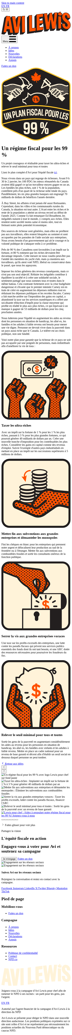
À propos (13, 47)
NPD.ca (12, 959)
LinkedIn (29, 888)
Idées (11, 50)
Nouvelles (14, 53)
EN (3, 6)
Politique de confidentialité (23, 952)
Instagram (18, 888)
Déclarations (15, 56)
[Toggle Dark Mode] (5, 10)
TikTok (5, 891)
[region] (36, 795)
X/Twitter (41, 888)
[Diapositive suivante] (3, 771)
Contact (12, 956)
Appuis (12, 60)
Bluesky (51, 888)
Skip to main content (12, 2)
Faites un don (8, 65)
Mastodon (61, 888)
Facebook (7, 888)
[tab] (2, 819)
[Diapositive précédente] (3, 767)
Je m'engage (9, 859)
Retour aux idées (13, 763)
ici (55, 172)
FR (7, 6)
